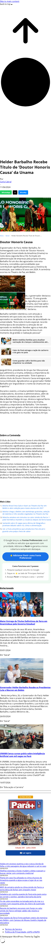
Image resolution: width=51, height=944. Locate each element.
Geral (7, 236)
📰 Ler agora (25, 853)
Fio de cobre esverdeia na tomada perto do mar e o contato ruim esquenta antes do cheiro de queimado (22, 902)
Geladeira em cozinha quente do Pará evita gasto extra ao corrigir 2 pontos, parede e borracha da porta (23, 895)
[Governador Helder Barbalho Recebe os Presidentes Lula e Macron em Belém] (21, 682)
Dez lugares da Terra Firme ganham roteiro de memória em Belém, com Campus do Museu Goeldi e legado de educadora (23, 920)
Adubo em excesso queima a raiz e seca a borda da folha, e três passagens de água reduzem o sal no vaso (23, 864)
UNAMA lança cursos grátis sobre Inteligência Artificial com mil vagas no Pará (22, 755)
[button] (13, 284)
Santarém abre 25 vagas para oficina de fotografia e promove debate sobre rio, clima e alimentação (23, 524)
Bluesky (23, 192)
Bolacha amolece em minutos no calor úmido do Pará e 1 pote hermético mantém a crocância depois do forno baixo (26, 518)
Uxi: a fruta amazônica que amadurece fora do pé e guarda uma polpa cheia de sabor (23, 530)
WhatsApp (6, 192)
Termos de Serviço (13, 929)
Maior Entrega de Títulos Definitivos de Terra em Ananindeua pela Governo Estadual (23, 622)
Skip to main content (9, 1)
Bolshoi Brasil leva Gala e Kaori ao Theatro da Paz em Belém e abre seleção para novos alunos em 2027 (24, 506)
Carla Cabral (5, 181)
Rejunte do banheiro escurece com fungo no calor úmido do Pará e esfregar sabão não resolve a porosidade (21, 910)
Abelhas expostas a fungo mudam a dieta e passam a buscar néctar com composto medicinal (22, 871)
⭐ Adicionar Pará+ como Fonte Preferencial (25, 556)
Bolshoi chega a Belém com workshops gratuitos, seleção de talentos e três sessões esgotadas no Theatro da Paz (26, 512)
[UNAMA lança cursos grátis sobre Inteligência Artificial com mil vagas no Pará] (21, 748)
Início (2, 236)
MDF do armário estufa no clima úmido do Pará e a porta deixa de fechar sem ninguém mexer (22, 888)
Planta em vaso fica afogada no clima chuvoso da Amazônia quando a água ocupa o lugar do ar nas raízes (21, 880)
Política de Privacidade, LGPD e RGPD (22, 932)
